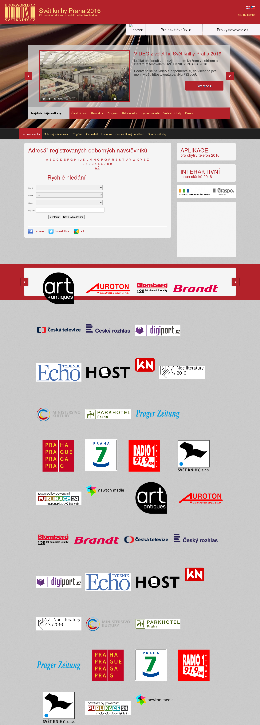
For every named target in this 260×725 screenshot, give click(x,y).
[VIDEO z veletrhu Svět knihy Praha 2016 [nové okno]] (84, 75)
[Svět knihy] (135, 29)
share (40, 231)
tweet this (62, 231)
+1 (82, 231)
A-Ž (97, 168)
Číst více (203, 85)
